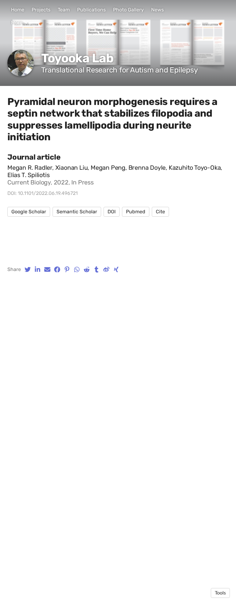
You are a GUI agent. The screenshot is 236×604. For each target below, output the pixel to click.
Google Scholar (28, 212)
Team (64, 10)
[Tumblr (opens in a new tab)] (96, 269)
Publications (91, 10)
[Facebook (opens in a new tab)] (57, 269)
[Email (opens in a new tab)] (47, 269)
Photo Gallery (128, 10)
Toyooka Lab (77, 58)
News (157, 10)
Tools (220, 592)
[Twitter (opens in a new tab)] (28, 269)
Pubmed (135, 212)
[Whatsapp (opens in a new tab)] (77, 269)
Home (17, 10)
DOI (112, 212)
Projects (41, 10)
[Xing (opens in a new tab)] (116, 269)
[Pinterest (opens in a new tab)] (67, 269)
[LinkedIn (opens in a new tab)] (37, 269)
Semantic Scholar (77, 212)
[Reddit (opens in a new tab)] (87, 269)
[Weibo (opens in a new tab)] (106, 269)
